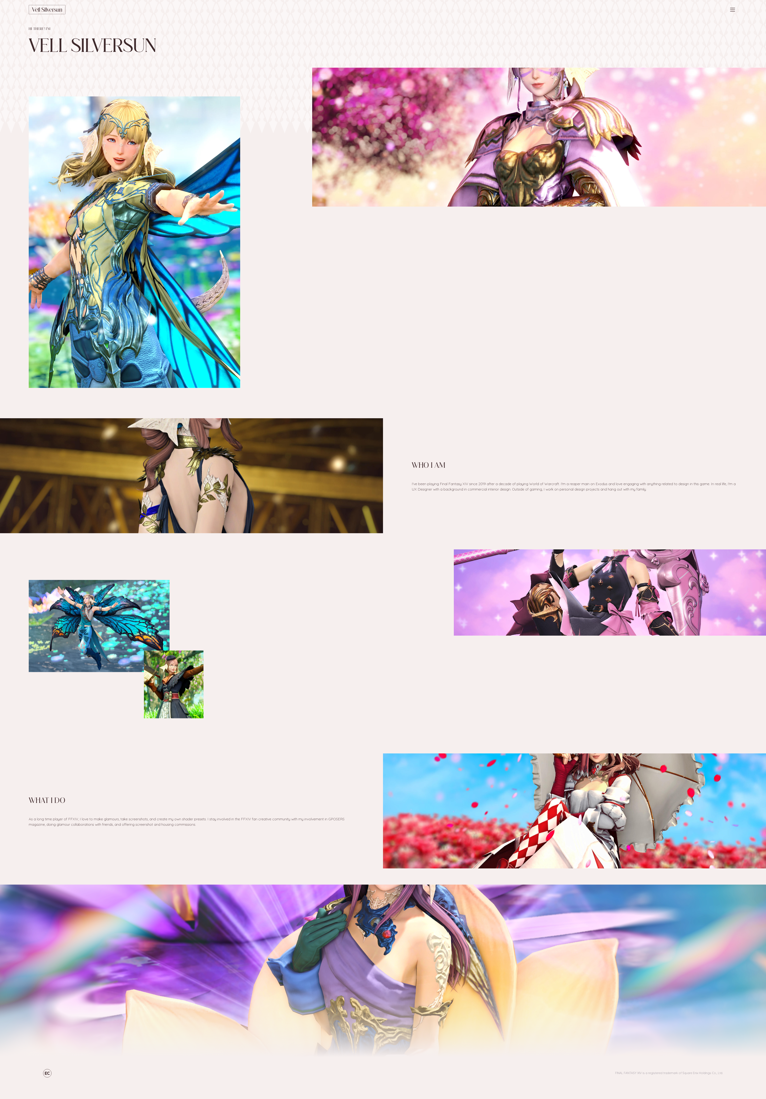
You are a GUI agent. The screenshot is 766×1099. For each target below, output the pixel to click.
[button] (732, 9)
